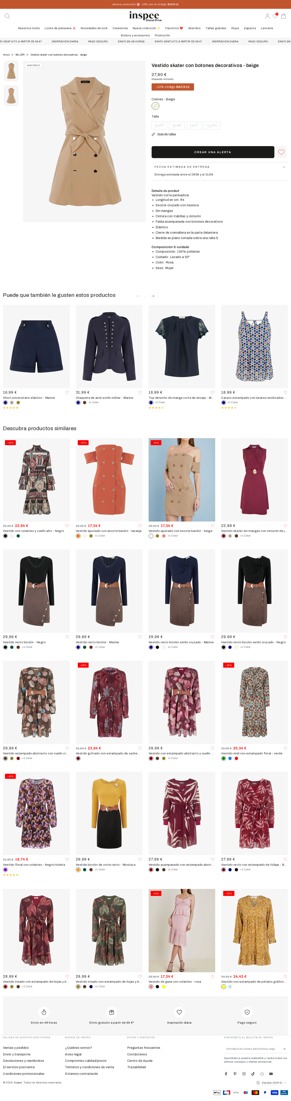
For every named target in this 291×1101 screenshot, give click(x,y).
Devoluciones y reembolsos (23, 1060)
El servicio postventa (19, 1067)
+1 (94, 402)
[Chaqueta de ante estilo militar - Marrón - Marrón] (84, 402)
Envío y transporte (17, 1054)
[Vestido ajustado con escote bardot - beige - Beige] (84, 536)
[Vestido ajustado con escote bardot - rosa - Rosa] (163, 536)
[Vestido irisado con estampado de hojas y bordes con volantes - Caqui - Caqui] (11, 986)
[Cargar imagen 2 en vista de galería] (11, 96)
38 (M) (178, 127)
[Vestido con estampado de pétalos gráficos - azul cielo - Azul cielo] (230, 986)
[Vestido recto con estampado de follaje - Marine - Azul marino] (230, 869)
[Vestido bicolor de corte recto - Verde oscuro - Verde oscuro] (84, 869)
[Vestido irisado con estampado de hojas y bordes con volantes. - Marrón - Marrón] (18, 986)
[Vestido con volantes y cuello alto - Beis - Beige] (11, 536)
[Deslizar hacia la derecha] (141, 147)
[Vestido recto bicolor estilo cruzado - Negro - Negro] (157, 647)
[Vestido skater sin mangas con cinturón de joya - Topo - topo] (230, 536)
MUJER (21, 54)
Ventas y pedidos (16, 1047)
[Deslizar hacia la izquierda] (28, 147)
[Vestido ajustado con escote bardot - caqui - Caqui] (91, 536)
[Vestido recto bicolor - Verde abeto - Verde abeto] (11, 647)
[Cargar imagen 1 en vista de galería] (11, 71)
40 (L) (196, 127)
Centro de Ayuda (140, 1060)
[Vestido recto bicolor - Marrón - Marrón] (18, 647)
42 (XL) (214, 127)
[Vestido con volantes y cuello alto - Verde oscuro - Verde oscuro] (18, 536)
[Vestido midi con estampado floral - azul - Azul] (230, 758)
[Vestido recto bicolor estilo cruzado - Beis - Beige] (163, 647)
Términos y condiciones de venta (89, 1067)
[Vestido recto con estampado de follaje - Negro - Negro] (236, 869)
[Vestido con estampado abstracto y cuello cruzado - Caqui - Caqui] (11, 758)
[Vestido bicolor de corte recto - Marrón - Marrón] (91, 869)
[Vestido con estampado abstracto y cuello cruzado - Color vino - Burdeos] (18, 758)
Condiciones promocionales (24, 1073)
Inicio (6, 54)
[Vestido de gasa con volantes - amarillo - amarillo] (163, 986)
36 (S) (161, 127)
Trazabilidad (136, 1067)
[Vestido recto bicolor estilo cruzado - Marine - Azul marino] (230, 647)
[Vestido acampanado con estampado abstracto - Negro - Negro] (157, 869)
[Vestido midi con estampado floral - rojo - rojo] (236, 758)
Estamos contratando (81, 1073)
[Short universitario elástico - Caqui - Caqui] (18, 402)
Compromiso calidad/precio (86, 1060)
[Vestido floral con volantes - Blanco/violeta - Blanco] (11, 869)
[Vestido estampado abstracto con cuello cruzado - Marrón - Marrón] (157, 758)
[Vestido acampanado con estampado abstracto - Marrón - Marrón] (163, 869)
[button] (7, 16)
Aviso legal (73, 1054)
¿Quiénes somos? (78, 1047)
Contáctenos (137, 1054)
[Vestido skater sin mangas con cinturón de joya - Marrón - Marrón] (236, 536)
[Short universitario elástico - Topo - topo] (11, 402)
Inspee (18, 1082)
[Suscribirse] (285, 1048)
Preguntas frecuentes (143, 1047)
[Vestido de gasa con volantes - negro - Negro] (157, 986)
